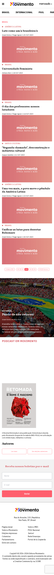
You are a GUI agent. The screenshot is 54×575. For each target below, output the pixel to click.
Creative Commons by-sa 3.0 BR (28, 561)
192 (22, 269)
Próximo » (45, 269)
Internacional (24, 12)
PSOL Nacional (34, 530)
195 (35, 269)
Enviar (27, 494)
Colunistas (6, 536)
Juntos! (31, 533)
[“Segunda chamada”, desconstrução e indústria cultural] (27, 170)
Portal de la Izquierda (37, 539)
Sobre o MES (33, 527)
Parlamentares (8, 539)
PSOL (41, 12)
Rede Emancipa (34, 536)
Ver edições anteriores (40, 451)
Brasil (5, 12)
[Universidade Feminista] (27, 88)
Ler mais (14, 451)
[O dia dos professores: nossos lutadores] (27, 128)
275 (40, 269)
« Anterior (8, 269)
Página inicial (7, 527)
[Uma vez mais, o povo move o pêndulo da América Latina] (27, 210)
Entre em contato (9, 543)
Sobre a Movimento (10, 530)
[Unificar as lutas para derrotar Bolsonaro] (27, 252)
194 (30, 269)
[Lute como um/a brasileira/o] (27, 50)
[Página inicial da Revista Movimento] (21, 5)
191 (18, 269)
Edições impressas (9, 533)
